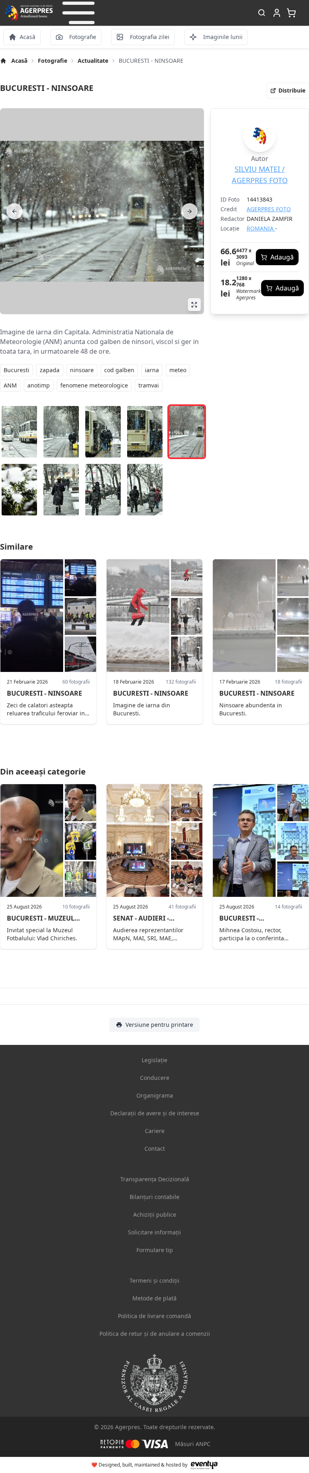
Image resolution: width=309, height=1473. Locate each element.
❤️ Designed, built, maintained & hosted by (139, 1464)
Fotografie (52, 60)
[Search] (262, 13)
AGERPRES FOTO (269, 209)
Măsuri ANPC (192, 1444)
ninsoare (82, 370)
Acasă (19, 60)
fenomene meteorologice (94, 385)
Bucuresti (16, 370)
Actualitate (93, 60)
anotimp (38, 385)
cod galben (119, 370)
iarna (152, 370)
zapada (50, 370)
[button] (78, 13)
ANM (10, 385)
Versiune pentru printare (159, 1024)
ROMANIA (261, 228)
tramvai (148, 385)
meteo (177, 370)
